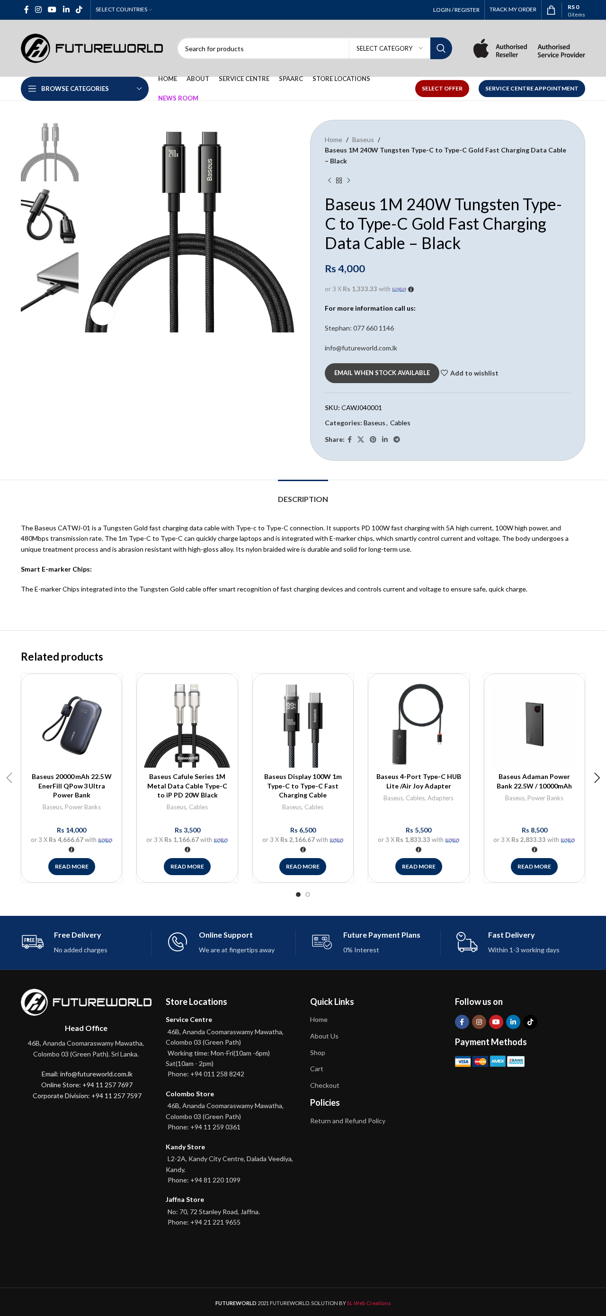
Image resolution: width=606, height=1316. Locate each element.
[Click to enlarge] (102, 313)
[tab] (303, 494)
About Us (324, 1036)
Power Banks (83, 807)
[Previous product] (329, 180)
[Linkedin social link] (66, 9)
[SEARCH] (441, 48)
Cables (400, 423)
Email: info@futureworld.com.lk (87, 1074)
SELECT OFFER (442, 88)
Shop (317, 1052)
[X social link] (361, 439)
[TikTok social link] (78, 9)
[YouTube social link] (52, 9)
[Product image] (71, 724)
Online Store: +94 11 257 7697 (87, 1085)
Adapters (441, 798)
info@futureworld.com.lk (361, 348)
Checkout (324, 1085)
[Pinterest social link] (373, 439)
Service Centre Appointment (532, 88)
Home (333, 139)
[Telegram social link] (397, 439)
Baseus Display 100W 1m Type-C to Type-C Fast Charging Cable (303, 785)
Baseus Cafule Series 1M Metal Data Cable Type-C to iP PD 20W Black (187, 785)
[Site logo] (92, 48)
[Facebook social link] (26, 9)
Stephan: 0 (359, 328)
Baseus (363, 139)
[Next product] (348, 180)
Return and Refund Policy (347, 1121)
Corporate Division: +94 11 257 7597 (87, 1096)
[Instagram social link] (38, 9)
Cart (316, 1069)
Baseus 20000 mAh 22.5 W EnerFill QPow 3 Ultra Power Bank (72, 785)
